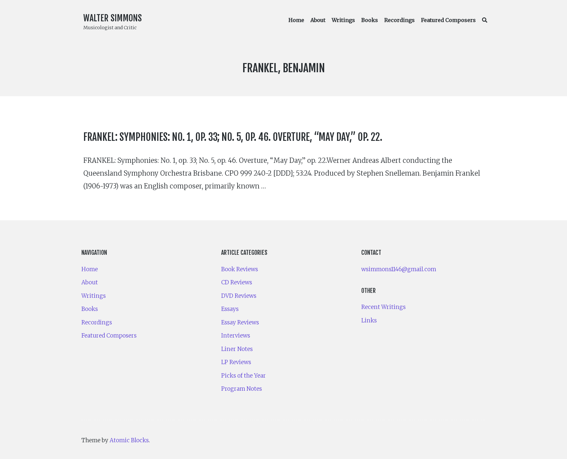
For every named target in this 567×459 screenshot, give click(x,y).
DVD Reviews (238, 295)
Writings (343, 20)
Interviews (235, 335)
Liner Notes (237, 349)
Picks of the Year (243, 375)
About (318, 20)
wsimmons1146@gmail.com (398, 269)
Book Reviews (239, 269)
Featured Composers (448, 20)
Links (369, 320)
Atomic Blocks (129, 440)
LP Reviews (236, 362)
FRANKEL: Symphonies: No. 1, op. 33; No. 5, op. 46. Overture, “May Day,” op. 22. (232, 137)
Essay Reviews (240, 322)
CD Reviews (236, 282)
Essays (230, 309)
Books (369, 20)
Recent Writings (383, 307)
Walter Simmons (112, 18)
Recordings (399, 20)
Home (296, 20)
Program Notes (241, 388)
